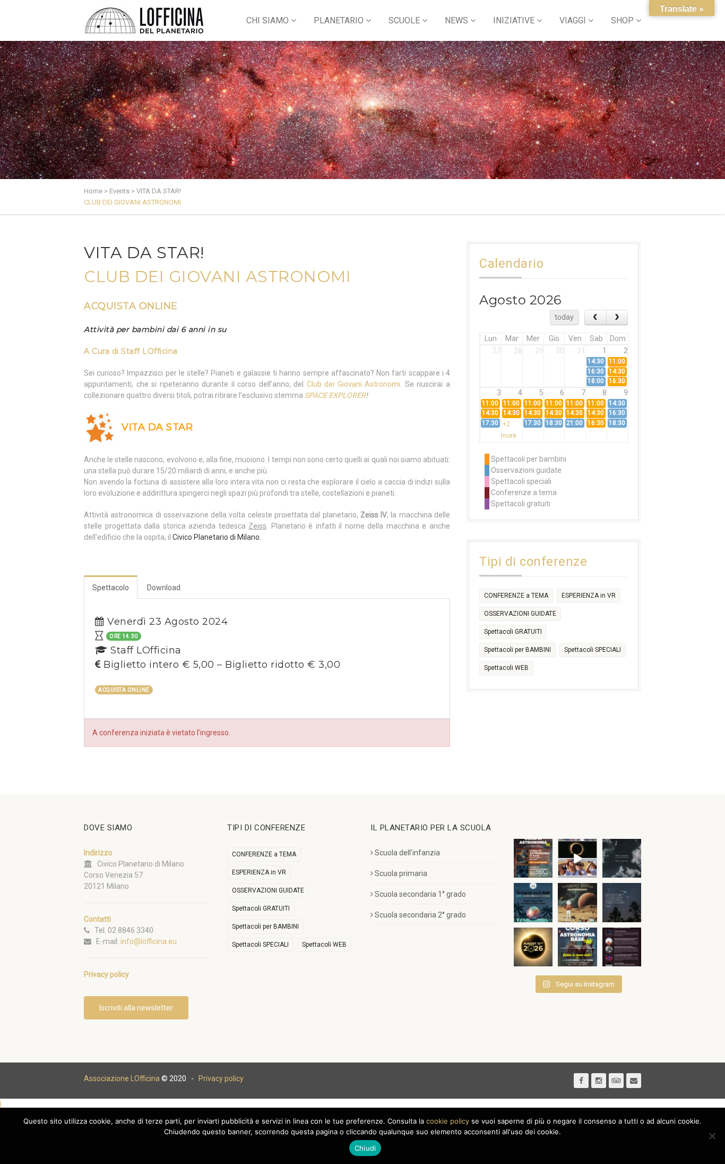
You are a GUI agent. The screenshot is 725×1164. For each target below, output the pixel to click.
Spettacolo (110, 587)
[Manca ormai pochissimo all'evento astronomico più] (533, 947)
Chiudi (365, 1148)
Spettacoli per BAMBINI (517, 649)
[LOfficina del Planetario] (144, 20)
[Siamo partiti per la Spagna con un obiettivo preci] (577, 858)
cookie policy (447, 1121)
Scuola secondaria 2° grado (420, 915)
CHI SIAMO (267, 20)
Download (163, 587)
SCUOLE (404, 20)
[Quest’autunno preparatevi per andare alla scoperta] (533, 858)
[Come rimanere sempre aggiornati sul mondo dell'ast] (621, 947)
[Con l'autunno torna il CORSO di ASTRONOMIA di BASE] (577, 947)
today (564, 317)
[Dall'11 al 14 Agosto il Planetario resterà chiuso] (577, 902)
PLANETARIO (339, 20)
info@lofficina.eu (148, 941)
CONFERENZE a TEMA (516, 595)
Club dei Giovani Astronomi (354, 384)
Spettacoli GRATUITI (513, 631)
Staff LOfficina (149, 351)
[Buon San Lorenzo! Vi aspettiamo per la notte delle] (621, 902)
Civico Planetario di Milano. (216, 537)
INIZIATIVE (513, 20)
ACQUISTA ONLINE (131, 306)
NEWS (456, 20)
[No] (711, 1136)
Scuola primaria (401, 873)
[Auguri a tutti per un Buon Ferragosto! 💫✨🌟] (621, 858)
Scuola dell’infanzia (407, 852)
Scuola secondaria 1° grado (420, 894)
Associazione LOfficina (122, 1078)
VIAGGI (572, 20)
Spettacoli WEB (506, 668)
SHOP (622, 20)
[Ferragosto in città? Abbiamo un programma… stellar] (533, 902)
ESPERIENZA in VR (589, 595)
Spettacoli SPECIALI (592, 649)
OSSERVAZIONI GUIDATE (520, 613)
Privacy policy (221, 1078)
